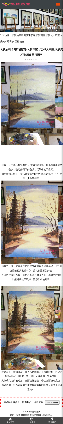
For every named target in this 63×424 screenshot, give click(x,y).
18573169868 (52, 402)
